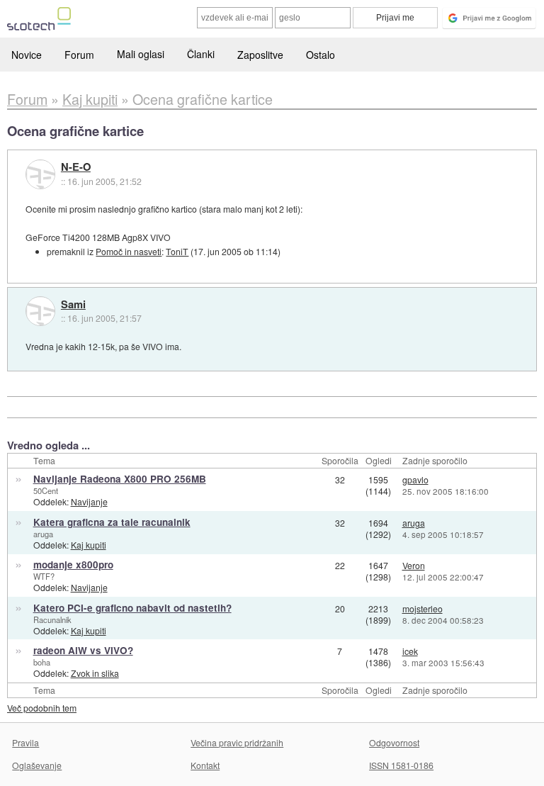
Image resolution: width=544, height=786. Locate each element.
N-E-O (76, 167)
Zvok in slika (95, 673)
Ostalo (320, 54)
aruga (43, 533)
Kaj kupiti (88, 545)
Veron (413, 565)
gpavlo (415, 479)
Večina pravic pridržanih (237, 742)
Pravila (25, 742)
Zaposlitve (260, 54)
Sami (73, 305)
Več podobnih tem (41, 708)
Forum (79, 54)
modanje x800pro (73, 564)
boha (41, 662)
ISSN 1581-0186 (401, 765)
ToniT (177, 251)
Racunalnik (52, 619)
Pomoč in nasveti (129, 251)
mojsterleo (422, 608)
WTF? (44, 576)
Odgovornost (394, 742)
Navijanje (89, 501)
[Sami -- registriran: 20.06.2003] (40, 311)
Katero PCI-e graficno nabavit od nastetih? (132, 607)
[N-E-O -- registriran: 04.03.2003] (40, 174)
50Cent (45, 490)
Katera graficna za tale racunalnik (112, 522)
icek (410, 651)
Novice (26, 54)
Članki (201, 54)
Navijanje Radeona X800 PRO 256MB (119, 478)
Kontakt (205, 765)
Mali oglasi (140, 54)
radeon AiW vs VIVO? (83, 650)
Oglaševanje (37, 765)
